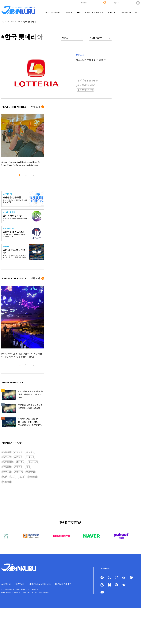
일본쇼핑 (7, 457)
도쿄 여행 (19, 472)
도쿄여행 (19, 452)
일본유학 (31, 472)
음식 (79, 81)
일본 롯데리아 (91, 81)
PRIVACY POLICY (63, 584)
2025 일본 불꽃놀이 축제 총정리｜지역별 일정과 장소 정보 (30, 394)
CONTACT (19, 584)
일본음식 (21, 462)
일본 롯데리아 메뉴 (86, 85)
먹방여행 (7, 482)
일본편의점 (8, 462)
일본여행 (7, 452)
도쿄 (28, 467)
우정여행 (7, 467)
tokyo (13, 477)
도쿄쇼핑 (7, 472)
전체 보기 (35, 107)
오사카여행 (33, 462)
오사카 (22, 477)
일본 (5, 477)
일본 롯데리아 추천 (86, 90)
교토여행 (33, 477)
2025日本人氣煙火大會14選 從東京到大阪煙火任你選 (30, 406)
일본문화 (30, 452)
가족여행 (19, 457)
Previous (12, 174)
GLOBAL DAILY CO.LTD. (40, 584)
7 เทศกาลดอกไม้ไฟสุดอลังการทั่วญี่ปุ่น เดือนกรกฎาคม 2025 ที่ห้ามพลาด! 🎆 (30, 422)
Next (33, 174)
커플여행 (30, 457)
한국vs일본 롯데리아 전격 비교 (91, 60)
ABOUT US (6, 584)
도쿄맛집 (19, 467)
